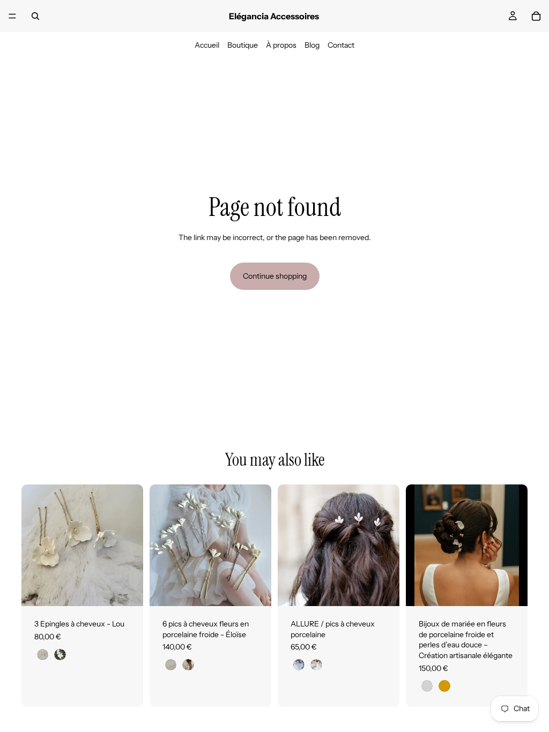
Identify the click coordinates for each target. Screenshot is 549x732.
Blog (312, 45)
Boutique (242, 45)
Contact (341, 45)
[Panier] (536, 16)
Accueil (207, 45)
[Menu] (12, 16)
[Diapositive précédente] (33, 545)
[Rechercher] (35, 16)
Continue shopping (275, 276)
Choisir (135, 589)
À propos (281, 45)
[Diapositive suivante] (131, 545)
